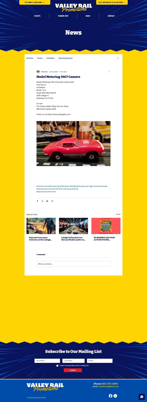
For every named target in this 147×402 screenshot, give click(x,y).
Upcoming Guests (65, 58)
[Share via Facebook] (37, 201)
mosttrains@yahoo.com (109, 386)
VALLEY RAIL (42, 398)
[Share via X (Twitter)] (42, 201)
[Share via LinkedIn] (47, 201)
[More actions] (109, 71)
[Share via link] (52, 201)
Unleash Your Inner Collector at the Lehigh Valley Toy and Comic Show (39, 239)
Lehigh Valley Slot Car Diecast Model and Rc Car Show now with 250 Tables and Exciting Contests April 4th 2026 (73, 239)
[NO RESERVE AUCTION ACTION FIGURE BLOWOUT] (105, 226)
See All (118, 214)
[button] (37, 16)
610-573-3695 (110, 383)
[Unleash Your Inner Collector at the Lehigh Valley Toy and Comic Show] (41, 226)
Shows (39, 58)
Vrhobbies (50, 58)
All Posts (29, 58)
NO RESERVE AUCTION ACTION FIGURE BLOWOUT (104, 239)
